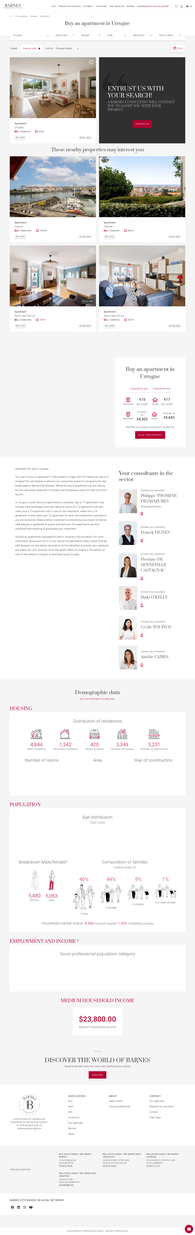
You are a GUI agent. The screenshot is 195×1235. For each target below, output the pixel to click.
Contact (153, 1112)
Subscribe (97, 1075)
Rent (70, 1106)
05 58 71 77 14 (153, 1166)
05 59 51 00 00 (66, 1166)
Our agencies (117, 6)
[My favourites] (176, 6)
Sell (70, 1112)
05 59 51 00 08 (109, 1166)
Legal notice (116, 1101)
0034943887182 (66, 1185)
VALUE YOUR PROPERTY (150, 435)
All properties (21, 16)
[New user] (181, 6)
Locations (101, 6)
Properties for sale (138, 388)
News (140, 6)
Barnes (131, 6)
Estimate (88, 6)
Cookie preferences (119, 1106)
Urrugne (33, 16)
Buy (54, 6)
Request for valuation (156, 6)
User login (155, 1117)
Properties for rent (69, 6)
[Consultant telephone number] (142, 513)
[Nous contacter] (189, 1229)
